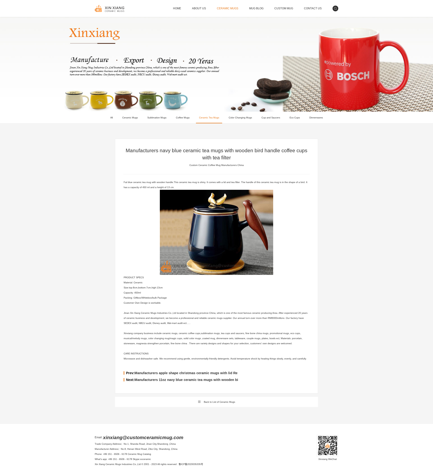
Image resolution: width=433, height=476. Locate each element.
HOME (177, 8)
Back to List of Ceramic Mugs (219, 402)
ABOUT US (199, 8)
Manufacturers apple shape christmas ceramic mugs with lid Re (185, 373)
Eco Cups (295, 117)
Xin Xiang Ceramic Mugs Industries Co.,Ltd (118, 464)
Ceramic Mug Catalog (139, 454)
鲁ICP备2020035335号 (191, 464)
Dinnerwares (316, 117)
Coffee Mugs (183, 117)
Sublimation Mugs (156, 117)
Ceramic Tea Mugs (209, 117)
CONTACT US (313, 8)
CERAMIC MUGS (227, 8)
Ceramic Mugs (130, 117)
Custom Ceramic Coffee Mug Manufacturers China (216, 165)
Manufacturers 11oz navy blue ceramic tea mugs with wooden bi (186, 380)
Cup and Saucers (270, 117)
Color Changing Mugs (240, 117)
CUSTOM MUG (283, 8)
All (111, 117)
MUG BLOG (256, 8)
